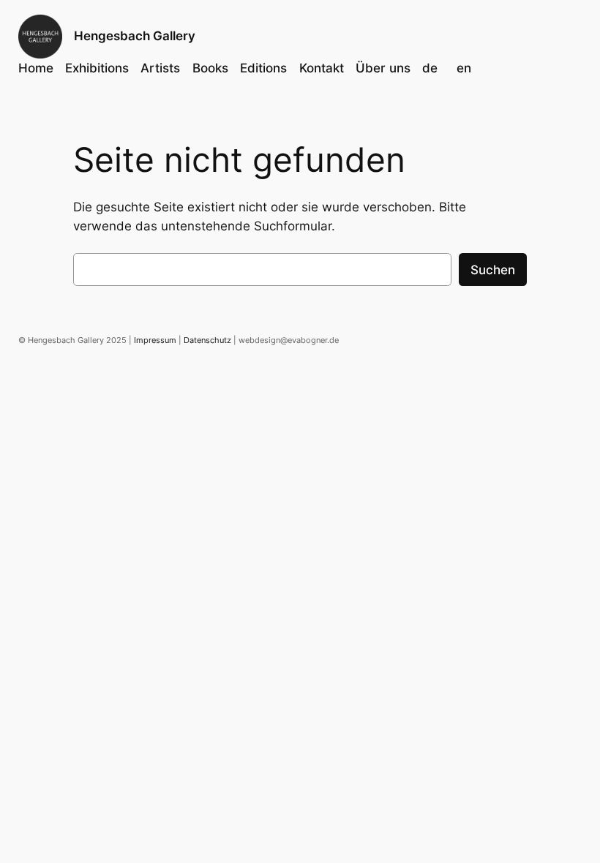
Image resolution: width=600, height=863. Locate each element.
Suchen (492, 270)
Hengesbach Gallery (134, 36)
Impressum (155, 340)
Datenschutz (207, 340)
